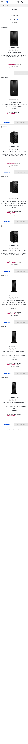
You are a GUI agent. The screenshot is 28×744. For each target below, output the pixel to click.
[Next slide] (19, 38)
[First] (5, 429)
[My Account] (21, 2)
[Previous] (9, 429)
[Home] (6, 2)
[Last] (22, 429)
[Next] (18, 429)
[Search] (18, 2)
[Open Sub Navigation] (2, 2)
